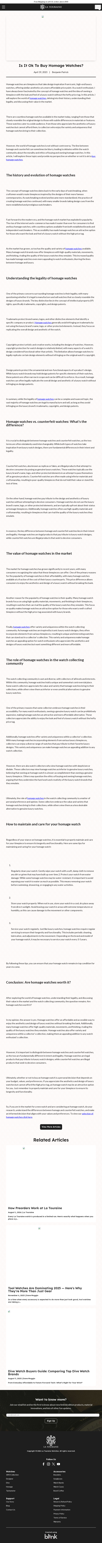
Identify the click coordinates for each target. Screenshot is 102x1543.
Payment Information (61, 1510)
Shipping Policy (59, 1506)
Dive (8, 1483)
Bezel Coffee (58, 1491)
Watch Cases (58, 1487)
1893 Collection (12, 1475)
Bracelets (57, 1475)
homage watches (38, 98)
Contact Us (10, 1510)
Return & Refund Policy (62, 1502)
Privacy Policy (58, 1514)
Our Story (10, 1502)
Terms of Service (60, 1518)
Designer (9, 1479)
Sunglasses (57, 1479)
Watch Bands (58, 1483)
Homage (9, 1487)
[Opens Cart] (98, 7)
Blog (8, 1506)
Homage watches (43, 322)
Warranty (57, 1522)
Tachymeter (10, 1491)
